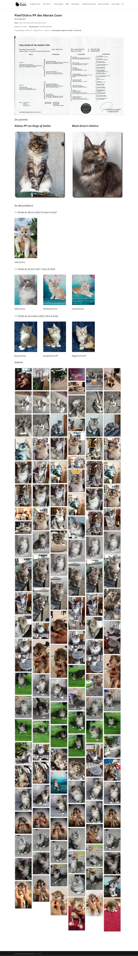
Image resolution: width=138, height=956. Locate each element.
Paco (44, 269)
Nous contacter (103, 4)
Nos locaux (75, 4)
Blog (67, 4)
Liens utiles (116, 4)
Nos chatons (58, 4)
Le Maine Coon (35, 4)
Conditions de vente (89, 4)
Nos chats (46, 4)
